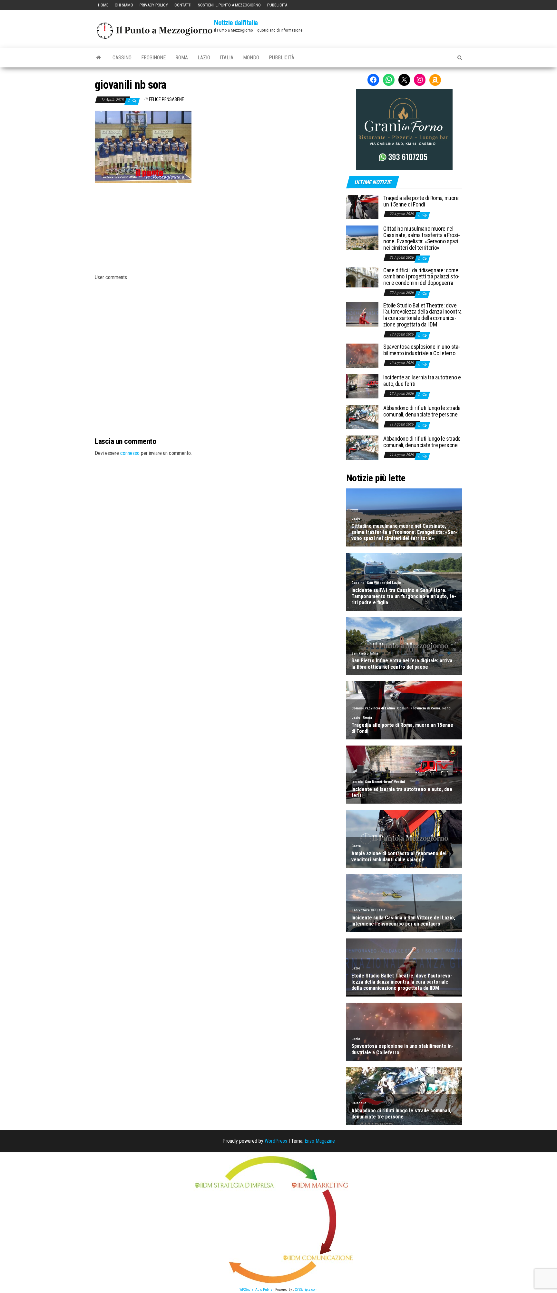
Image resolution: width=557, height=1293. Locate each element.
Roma (181, 58)
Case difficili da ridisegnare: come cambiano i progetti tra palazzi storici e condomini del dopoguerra (421, 276)
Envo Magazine (320, 1141)
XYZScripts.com (306, 1290)
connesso (130, 453)
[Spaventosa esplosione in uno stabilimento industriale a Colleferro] (362, 355)
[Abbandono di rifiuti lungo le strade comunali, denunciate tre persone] (362, 417)
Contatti (182, 5)
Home (103, 5)
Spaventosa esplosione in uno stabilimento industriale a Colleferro (421, 349)
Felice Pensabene (166, 99)
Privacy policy (154, 5)
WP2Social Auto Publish (256, 1290)
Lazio (204, 58)
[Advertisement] (215, 226)
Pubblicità (277, 5)
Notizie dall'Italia (236, 23)
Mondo (251, 58)
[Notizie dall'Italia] (99, 57)
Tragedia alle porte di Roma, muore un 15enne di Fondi (421, 201)
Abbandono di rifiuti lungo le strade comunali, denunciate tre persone (422, 411)
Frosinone (153, 58)
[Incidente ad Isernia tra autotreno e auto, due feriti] (362, 386)
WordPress (276, 1141)
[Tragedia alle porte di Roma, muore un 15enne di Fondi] (362, 207)
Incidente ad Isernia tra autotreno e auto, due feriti (422, 380)
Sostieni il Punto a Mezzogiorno (229, 5)
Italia (226, 58)
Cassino (122, 58)
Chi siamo (124, 5)
